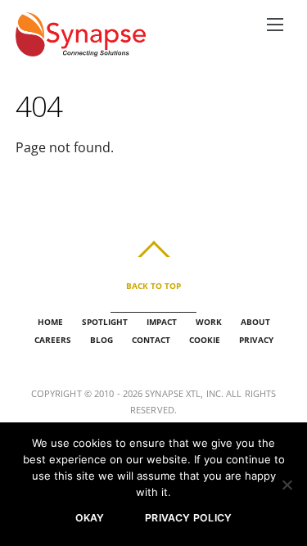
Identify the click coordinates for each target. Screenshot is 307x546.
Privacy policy (188, 518)
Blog (101, 339)
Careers (52, 339)
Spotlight (105, 321)
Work (209, 321)
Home (50, 321)
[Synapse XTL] (81, 47)
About (255, 321)
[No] (286, 484)
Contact (151, 339)
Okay (90, 518)
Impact (162, 321)
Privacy (256, 339)
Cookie (204, 339)
